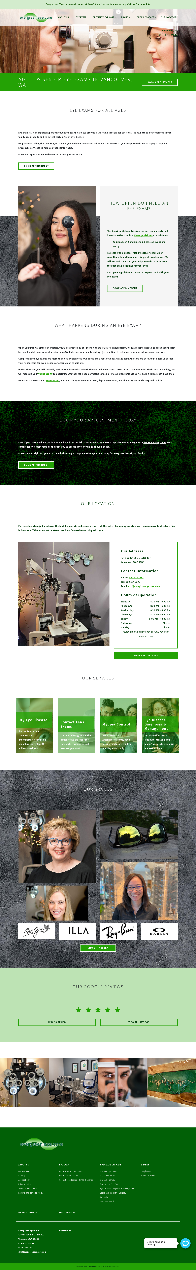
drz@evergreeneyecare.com (144, 586)
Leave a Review (57, 1022)
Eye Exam (81, 17)
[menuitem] (64, 17)
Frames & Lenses (149, 1175)
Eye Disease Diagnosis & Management (117, 1188)
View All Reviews (139, 1022)
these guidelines (143, 235)
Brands (125, 17)
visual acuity (45, 374)
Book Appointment (160, 82)
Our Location (168, 17)
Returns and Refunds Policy (30, 1193)
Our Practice (23, 1171)
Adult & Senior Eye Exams (70, 1171)
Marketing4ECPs (93, 1267)
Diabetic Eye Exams (109, 1171)
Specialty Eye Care (103, 17)
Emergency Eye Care (109, 1184)
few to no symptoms (154, 442)
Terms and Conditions (28, 1188)
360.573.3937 (168, 35)
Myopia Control (107, 1201)
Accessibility (24, 1180)
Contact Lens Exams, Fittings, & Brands (76, 1180)
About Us (63, 17)
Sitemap (22, 1175)
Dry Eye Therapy (107, 1180)
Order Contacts (146, 17)
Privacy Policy (24, 1184)
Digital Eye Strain (107, 1175)
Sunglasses (146, 1171)
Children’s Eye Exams (68, 1175)
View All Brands (98, 948)
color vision (52, 380)
